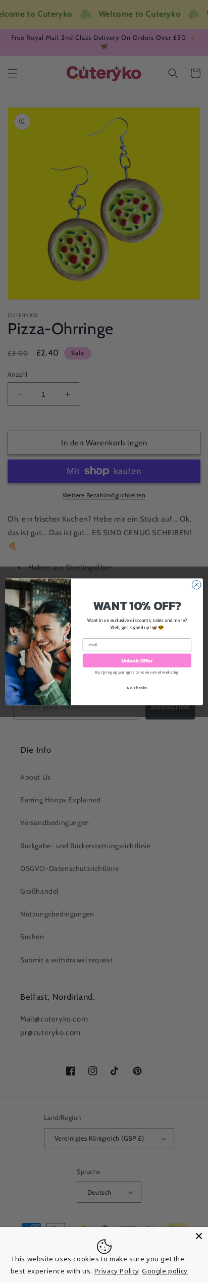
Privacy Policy (116, 1270)
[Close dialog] (196, 584)
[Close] (199, 1236)
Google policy (165, 1270)
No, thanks (137, 687)
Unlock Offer (137, 660)
